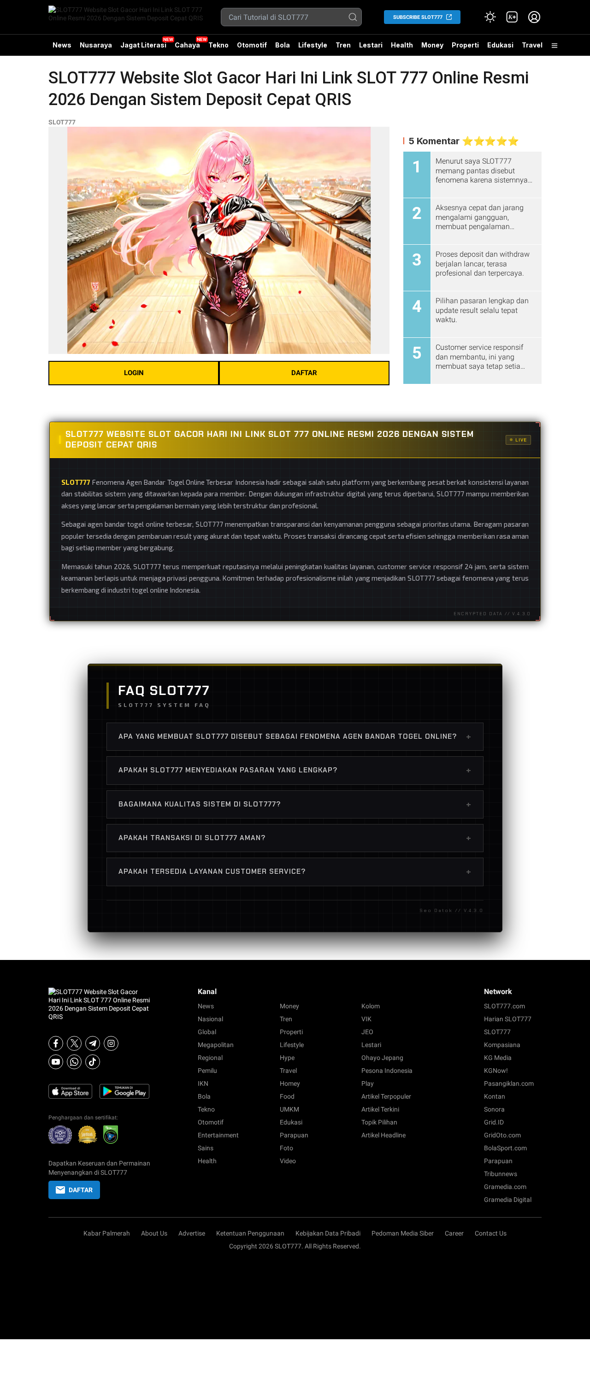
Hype (287, 1057)
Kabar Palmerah (106, 1233)
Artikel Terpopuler (386, 1096)
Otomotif (252, 45)
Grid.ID (494, 1122)
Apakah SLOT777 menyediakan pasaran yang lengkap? (295, 770)
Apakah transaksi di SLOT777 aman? (295, 837)
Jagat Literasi (143, 45)
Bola (282, 45)
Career (454, 1233)
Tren (343, 45)
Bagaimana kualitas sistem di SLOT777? (295, 804)
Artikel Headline (383, 1135)
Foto (286, 1148)
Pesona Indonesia (387, 1070)
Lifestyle (312, 45)
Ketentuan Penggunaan (250, 1233)
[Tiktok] (92, 1061)
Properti (465, 45)
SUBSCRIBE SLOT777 (417, 17)
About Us (154, 1233)
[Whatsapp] (74, 1061)
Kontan (494, 1096)
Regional (210, 1057)
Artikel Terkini (380, 1109)
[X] (74, 1043)
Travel (532, 45)
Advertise (191, 1233)
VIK (366, 1019)
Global (207, 1032)
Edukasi (500, 45)
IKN (203, 1083)
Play (367, 1083)
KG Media (498, 1057)
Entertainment (218, 1135)
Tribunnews (500, 1173)
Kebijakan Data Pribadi (327, 1233)
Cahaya (187, 45)
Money (432, 45)
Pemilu (207, 1070)
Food (287, 1096)
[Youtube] (55, 1061)
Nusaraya (96, 45)
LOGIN (134, 373)
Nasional (210, 1019)
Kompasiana (502, 1044)
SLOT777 (62, 122)
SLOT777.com (504, 1006)
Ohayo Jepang (382, 1057)
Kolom (370, 1006)
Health (402, 45)
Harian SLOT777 (507, 1019)
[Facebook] (55, 1043)
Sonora (494, 1109)
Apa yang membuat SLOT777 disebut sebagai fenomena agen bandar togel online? (295, 736)
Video (288, 1161)
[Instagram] (111, 1043)
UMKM (289, 1109)
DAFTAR (304, 373)
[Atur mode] (490, 17)
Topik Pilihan (379, 1122)
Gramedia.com (505, 1186)
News (62, 45)
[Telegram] (92, 1043)
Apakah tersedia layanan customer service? (295, 871)
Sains (205, 1148)
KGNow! (496, 1070)
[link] (512, 17)
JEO (367, 1032)
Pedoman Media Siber (403, 1233)
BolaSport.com (505, 1148)
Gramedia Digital (507, 1199)
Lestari (371, 48)
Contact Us (491, 1233)
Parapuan (294, 1135)
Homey (290, 1083)
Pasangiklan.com (509, 1083)
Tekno (218, 45)
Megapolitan (216, 1044)
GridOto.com (502, 1135)
